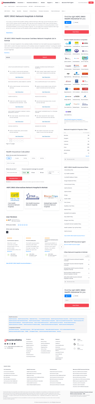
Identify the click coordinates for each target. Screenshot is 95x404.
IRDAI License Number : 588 (77, 394)
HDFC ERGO (7, 11)
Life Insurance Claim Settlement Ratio (58, 375)
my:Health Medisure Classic (71, 177)
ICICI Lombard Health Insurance (67, 329)
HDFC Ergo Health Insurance (38, 329)
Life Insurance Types (54, 373)
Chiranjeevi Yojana (33, 331)
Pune (65, 147)
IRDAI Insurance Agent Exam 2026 (80, 381)
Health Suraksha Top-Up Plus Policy (72, 227)
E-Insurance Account (45, 352)
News (56, 2)
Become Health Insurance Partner (80, 375)
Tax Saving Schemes (30, 356)
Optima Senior (67, 191)
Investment (28, 350)
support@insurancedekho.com (15, 346)
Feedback (57, 343)
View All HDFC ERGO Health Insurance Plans (74, 235)
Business (28, 352)
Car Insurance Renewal (9, 371)
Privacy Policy (44, 341)
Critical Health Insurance (32, 379)
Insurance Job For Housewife (79, 382)
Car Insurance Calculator (9, 373)
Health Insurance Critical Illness (76, 318)
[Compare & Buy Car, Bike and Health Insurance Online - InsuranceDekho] (8, 3)
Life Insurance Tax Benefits (55, 382)
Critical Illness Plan (68, 170)
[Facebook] (5, 344)
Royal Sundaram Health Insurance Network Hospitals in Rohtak (72, 273)
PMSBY (26, 331)
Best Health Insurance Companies (34, 373)
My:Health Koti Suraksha (70, 213)
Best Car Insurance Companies (10, 382)
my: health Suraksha (69, 173)
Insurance (20, 2)
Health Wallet (67, 198)
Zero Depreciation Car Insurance (10, 375)
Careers (57, 356)
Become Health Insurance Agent (72, 244)
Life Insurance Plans (54, 381)
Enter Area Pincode (12, 172)
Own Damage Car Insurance (10, 379)
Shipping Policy (44, 347)
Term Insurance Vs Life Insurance (57, 377)
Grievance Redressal (45, 343)
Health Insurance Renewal (15, 322)
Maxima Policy (67, 209)
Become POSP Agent (67, 2)
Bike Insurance (29, 343)
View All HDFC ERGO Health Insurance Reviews (18, 263)
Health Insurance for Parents (56, 322)
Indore (65, 153)
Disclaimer (57, 347)
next (22, 140)
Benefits (19, 11)
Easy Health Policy (68, 216)
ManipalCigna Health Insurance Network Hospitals (50, 204)
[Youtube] (7, 344)
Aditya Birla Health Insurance (52, 329)
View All (87, 156)
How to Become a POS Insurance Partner (81, 379)
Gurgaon (66, 138)
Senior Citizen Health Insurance (41, 322)
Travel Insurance (29, 354)
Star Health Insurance (14, 329)
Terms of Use (43, 349)
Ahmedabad (67, 150)
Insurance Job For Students (79, 384)
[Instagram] (10, 344)
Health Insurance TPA (79, 320)
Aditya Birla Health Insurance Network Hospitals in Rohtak (73, 277)
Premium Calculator (44, 11)
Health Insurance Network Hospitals (49, 324)
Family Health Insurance (27, 322)
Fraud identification (59, 345)
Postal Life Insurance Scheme (56, 371)
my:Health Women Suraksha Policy (72, 224)
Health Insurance (13, 318)
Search (45, 57)
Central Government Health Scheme (47, 331)
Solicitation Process (59, 352)
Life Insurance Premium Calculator (57, 384)
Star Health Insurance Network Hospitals (32, 204)
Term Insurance (29, 349)
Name (67, 26)
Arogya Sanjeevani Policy (70, 180)
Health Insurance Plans (23, 318)
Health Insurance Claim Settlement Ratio (18, 320)
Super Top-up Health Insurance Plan (64, 320)
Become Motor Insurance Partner (80, 373)
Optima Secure (68, 231)
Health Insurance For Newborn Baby (32, 324)
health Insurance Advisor (34, 320)
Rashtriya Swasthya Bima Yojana (16, 331)
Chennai (66, 144)
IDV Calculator (7, 377)
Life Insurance (29, 347)
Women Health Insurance (70, 322)
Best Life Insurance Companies (56, 379)
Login (91, 2)
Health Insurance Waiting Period (66, 324)
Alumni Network (58, 354)
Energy (66, 195)
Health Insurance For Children (16, 324)
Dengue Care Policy (69, 220)
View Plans (75, 32)
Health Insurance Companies (48, 320)
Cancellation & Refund (46, 350)
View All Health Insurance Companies (72, 119)
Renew (43, 2)
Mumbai (66, 135)
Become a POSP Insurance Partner (80, 371)
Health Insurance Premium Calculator (59, 318)
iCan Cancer (67, 202)
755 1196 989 (10, 348)
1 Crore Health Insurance (44, 318)
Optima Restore (68, 188)
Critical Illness (33, 11)
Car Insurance (29, 341)
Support (49, 2)
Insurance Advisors (32, 2)
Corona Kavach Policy (69, 184)
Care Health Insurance (25, 329)
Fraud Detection (44, 345)
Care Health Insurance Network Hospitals (14, 204)
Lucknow (66, 141)
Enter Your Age (11, 163)
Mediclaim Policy (33, 318)
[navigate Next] (60, 200)
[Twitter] (15, 344)
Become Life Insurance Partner (79, 377)
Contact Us (57, 341)
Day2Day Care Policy (69, 206)
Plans (13, 11)
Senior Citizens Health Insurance (33, 384)
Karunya (59, 331)
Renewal (25, 11)
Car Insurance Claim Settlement (10, 381)
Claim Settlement (55, 11)
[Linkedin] (12, 344)
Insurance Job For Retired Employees (80, 386)
